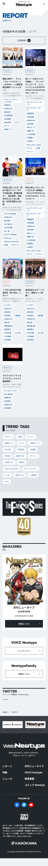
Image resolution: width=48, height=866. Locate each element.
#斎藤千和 (30, 131)
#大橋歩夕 (30, 141)
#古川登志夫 (8, 224)
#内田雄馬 (7, 119)
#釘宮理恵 (7, 340)
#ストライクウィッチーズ (34, 103)
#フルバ (17, 122)
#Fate (7, 481)
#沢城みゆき (8, 108)
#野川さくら (31, 127)
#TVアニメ (15, 245)
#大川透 (17, 333)
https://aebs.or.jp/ (24, 836)
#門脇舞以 (30, 138)
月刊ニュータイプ (34, 766)
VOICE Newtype (33, 772)
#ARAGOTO (8, 308)
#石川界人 (8, 449)
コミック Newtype (35, 785)
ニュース (7, 778)
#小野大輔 (7, 333)
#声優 (38, 148)
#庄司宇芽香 (8, 227)
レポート (7, 766)
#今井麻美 (7, 336)
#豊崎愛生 (7, 329)
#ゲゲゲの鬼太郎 (10, 214)
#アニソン (33, 456)
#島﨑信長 (7, 122)
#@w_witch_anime (34, 144)
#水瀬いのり (9, 462)
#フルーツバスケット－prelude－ (11, 100)
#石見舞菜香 (8, 115)
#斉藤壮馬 (7, 397)
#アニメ (6, 126)
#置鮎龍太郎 (8, 326)
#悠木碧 (7, 456)
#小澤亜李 (33, 475)
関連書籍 (29, 778)
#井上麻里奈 (8, 394)
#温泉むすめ (20, 456)
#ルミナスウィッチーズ (34, 109)
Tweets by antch (6, 699)
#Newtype (8, 238)
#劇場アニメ (8, 129)
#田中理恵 (30, 124)
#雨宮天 (22, 462)
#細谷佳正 (7, 112)
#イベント (30, 151)
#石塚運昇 (7, 408)
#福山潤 (6, 322)
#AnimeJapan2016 (11, 469)
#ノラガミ (7, 305)
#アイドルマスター (30, 469)
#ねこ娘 (6, 231)
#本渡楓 (33, 449)
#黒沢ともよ (19, 475)
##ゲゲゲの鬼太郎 (10, 234)
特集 (5, 772)
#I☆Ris (7, 475)
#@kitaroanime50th (11, 241)
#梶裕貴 (17, 315)
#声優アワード (35, 443)
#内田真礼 (7, 315)
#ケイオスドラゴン (10, 391)
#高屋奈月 (7, 105)
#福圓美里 (30, 113)
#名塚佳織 (30, 117)
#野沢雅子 (7, 221)
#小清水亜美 (31, 134)
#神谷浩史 (7, 312)
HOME (5, 712)
